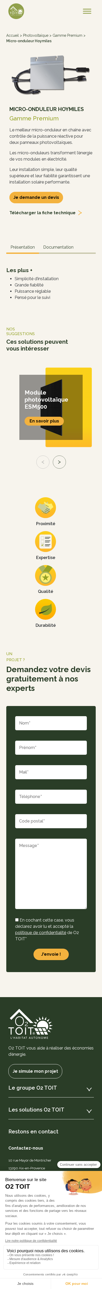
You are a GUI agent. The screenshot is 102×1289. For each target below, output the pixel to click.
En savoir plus (44, 421)
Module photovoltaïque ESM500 (46, 399)
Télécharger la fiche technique (42, 212)
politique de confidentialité (40, 932)
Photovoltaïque (35, 35)
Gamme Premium (67, 35)
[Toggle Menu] (87, 11)
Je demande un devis (36, 197)
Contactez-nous (25, 1148)
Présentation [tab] (22, 247)
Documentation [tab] (58, 247)
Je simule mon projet (35, 1071)
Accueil (12, 35)
